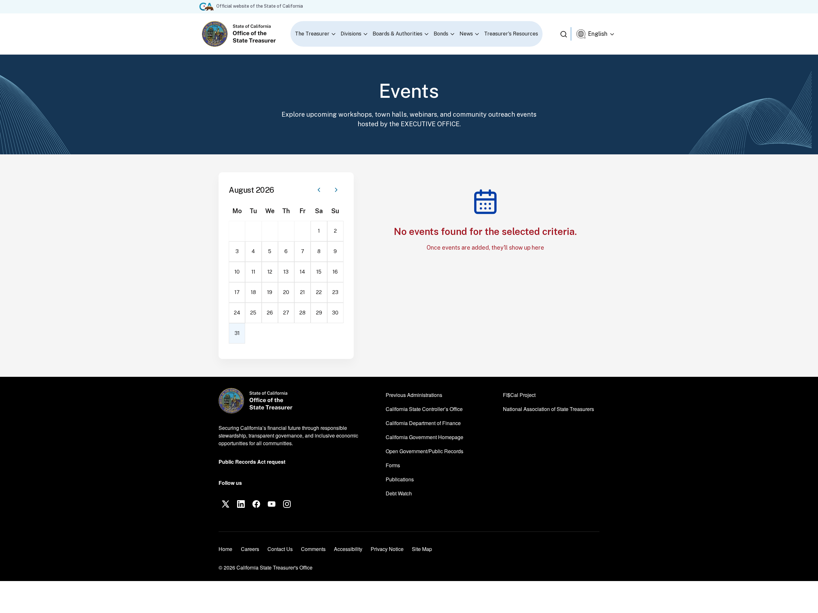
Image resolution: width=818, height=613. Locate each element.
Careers (250, 549)
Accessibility (348, 549)
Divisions (351, 34)
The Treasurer (312, 34)
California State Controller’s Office (424, 409)
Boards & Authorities (397, 34)
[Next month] (336, 189)
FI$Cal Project (519, 395)
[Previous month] (319, 189)
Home (225, 549)
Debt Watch (399, 493)
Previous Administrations (414, 395)
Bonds (441, 34)
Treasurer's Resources (511, 34)
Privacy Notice (387, 549)
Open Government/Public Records (424, 451)
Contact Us (280, 549)
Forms (393, 465)
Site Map (422, 549)
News (466, 34)
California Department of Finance (423, 423)
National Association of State (548, 409)
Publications (400, 479)
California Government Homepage (424, 437)
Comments (313, 549)
